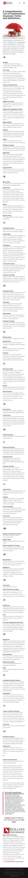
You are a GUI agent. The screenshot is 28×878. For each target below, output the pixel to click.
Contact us (8, 818)
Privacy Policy (9, 869)
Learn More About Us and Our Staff (13, 861)
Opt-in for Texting (18, 869)
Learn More (9, 814)
